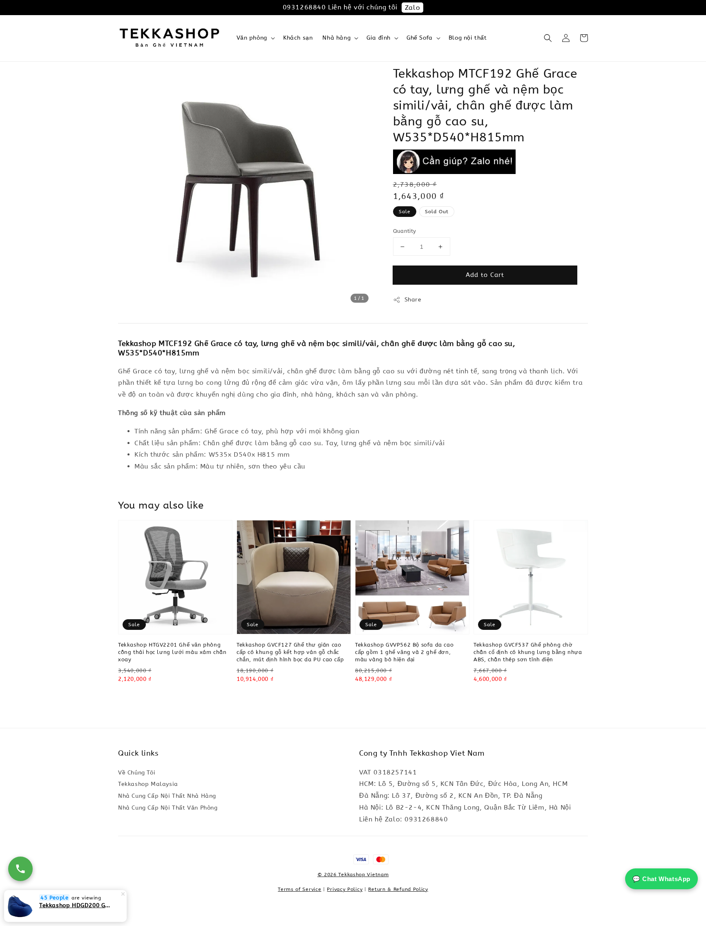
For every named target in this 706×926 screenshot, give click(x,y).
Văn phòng (252, 37)
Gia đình (378, 37)
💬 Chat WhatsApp (661, 878)
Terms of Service (299, 889)
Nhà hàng (336, 37)
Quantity (404, 231)
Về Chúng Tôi (136, 772)
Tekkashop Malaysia (148, 784)
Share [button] (413, 299)
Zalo (412, 7)
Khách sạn (298, 37)
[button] (548, 38)
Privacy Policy (344, 889)
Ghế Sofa (420, 37)
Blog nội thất (468, 37)
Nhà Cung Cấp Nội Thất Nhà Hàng (167, 795)
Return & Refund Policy (398, 889)
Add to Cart (485, 275)
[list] (353, 863)
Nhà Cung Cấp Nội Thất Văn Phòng (168, 807)
